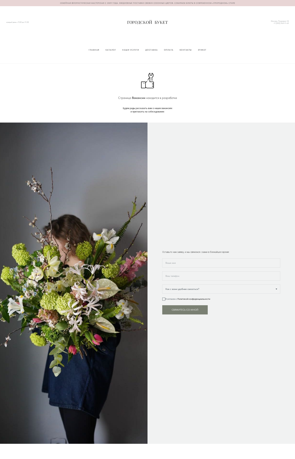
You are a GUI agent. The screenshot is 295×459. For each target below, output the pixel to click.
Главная (94, 50)
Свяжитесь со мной (185, 309)
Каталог (111, 50)
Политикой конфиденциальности (193, 299)
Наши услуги (130, 50)
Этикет (202, 50)
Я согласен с (187, 299)
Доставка (151, 50)
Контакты (186, 50)
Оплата (168, 50)
